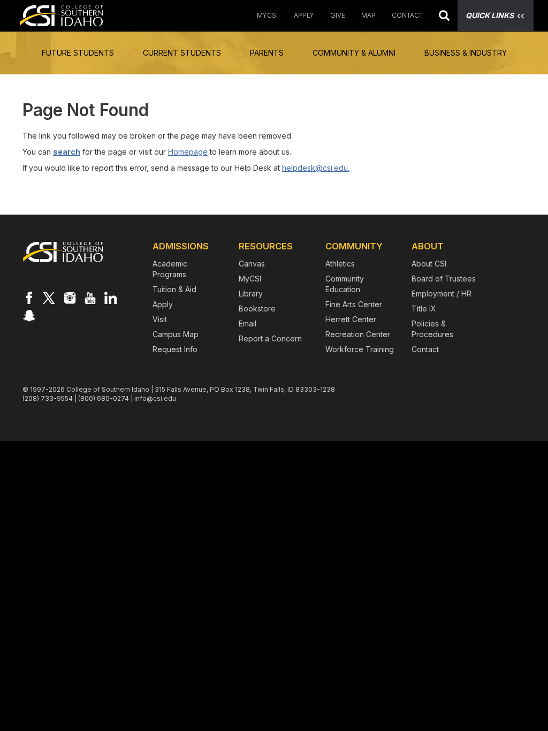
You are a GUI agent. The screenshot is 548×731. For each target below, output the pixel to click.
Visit (160, 319)
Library (251, 293)
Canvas (252, 263)
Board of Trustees (444, 278)
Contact (425, 349)
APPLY (304, 15)
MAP (368, 15)
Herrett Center (350, 319)
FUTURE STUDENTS (78, 52)
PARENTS (267, 52)
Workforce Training (359, 349)
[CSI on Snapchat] (28, 315)
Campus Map (176, 334)
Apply (163, 304)
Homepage (188, 151)
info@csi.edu (155, 398)
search (66, 151)
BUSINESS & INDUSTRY (465, 52)
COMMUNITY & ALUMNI (354, 52)
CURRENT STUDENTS (182, 52)
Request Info (175, 349)
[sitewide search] (444, 17)
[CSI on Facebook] (28, 297)
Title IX (424, 308)
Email (247, 323)
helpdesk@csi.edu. (315, 167)
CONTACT (407, 15)
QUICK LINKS (490, 15)
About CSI (429, 263)
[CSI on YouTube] (89, 297)
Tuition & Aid (174, 289)
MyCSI (267, 15)
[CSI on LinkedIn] (110, 297)
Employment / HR (441, 293)
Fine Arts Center (353, 304)
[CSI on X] (49, 297)
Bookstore (257, 308)
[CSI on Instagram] (69, 297)
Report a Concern (270, 338)
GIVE (337, 15)
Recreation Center (357, 334)
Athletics (340, 263)
